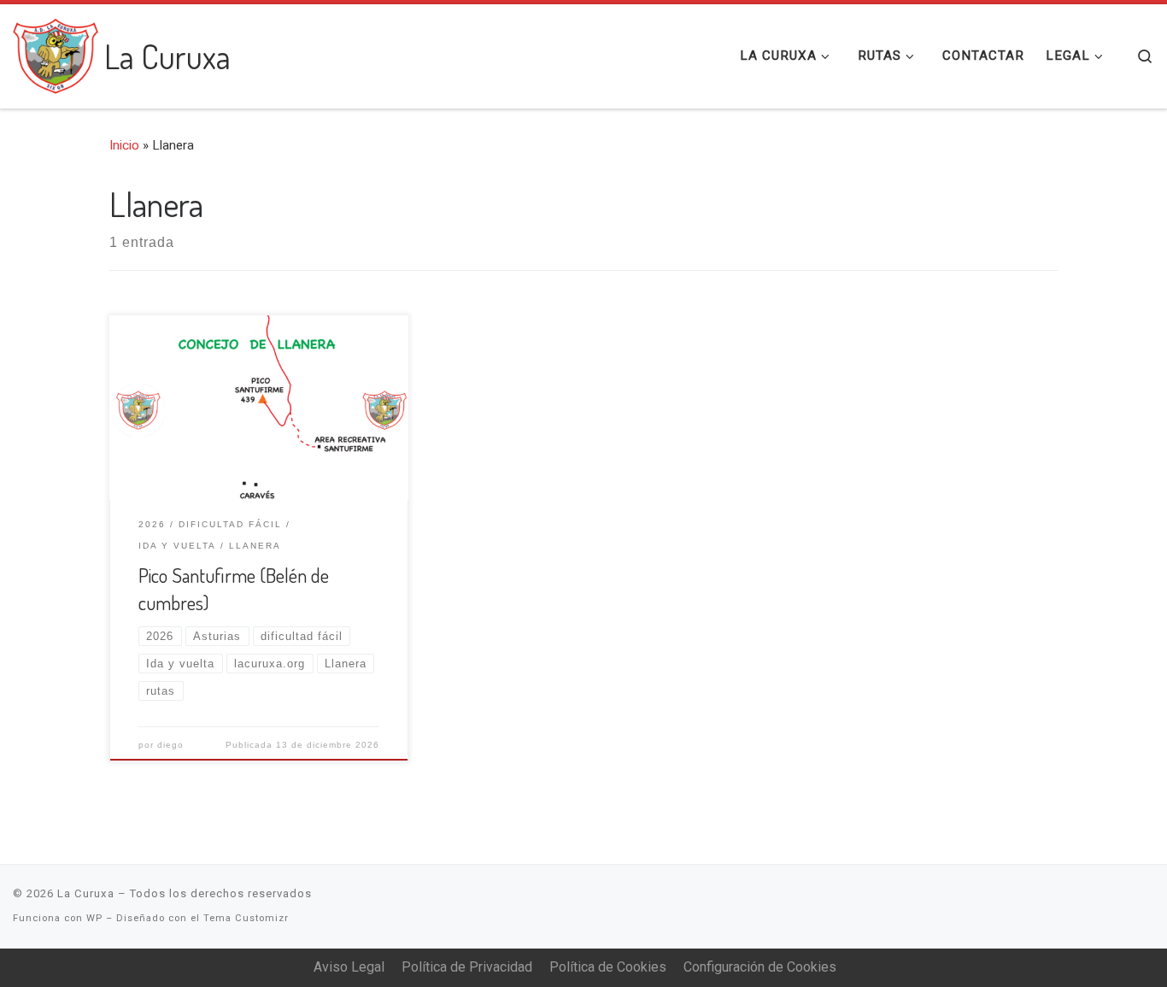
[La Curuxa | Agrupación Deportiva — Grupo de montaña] (55, 51)
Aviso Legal (349, 967)
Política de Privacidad (467, 967)
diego (170, 744)
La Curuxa (85, 893)
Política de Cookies (607, 967)
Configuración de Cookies (759, 967)
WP (94, 918)
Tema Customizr (246, 918)
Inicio (124, 145)
